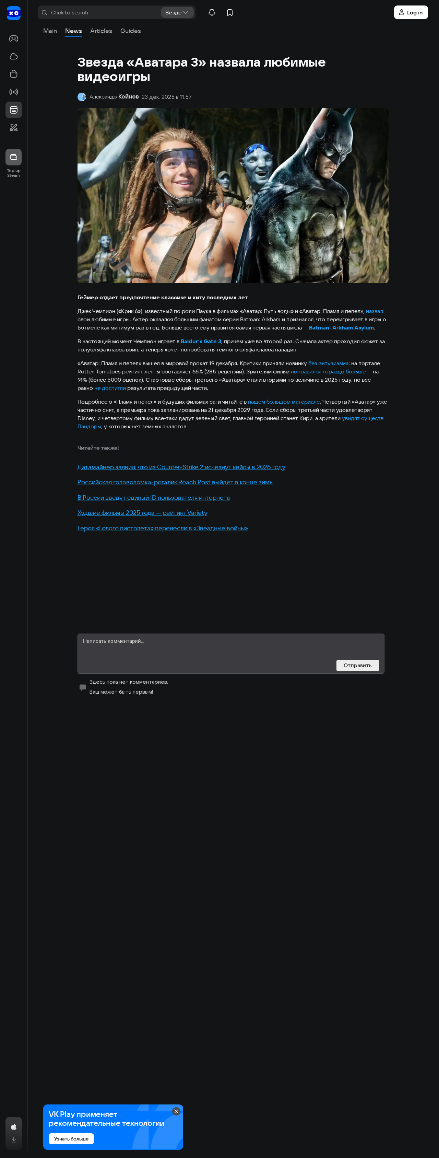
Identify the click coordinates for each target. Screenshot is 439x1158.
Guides (130, 31)
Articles (101, 31)
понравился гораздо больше (328, 371)
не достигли (110, 387)
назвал (374, 311)
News (73, 31)
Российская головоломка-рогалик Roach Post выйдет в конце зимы (176, 482)
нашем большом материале (284, 401)
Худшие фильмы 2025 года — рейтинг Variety (142, 513)
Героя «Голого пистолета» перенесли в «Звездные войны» (163, 528)
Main (50, 31)
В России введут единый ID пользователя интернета (154, 497)
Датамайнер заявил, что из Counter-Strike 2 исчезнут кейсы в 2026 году (181, 467)
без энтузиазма (328, 363)
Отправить (358, 665)
